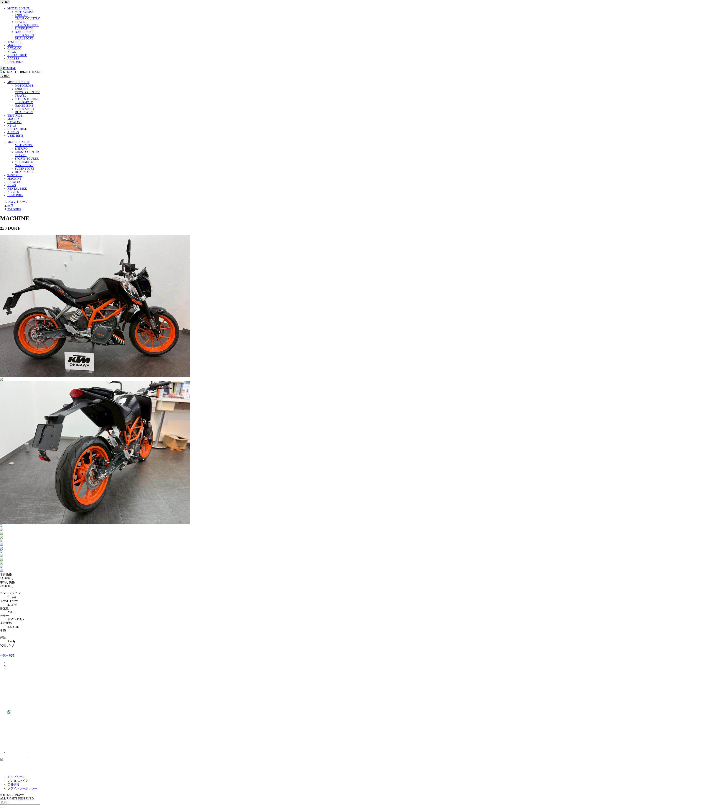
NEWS (11, 51)
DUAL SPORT (24, 38)
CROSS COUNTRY (27, 18)
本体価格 (6, 574)
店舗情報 (13, 784)
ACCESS (13, 58)
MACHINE (14, 45)
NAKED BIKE (24, 31)
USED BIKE (15, 61)
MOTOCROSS (24, 11)
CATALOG (14, 48)
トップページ (16, 776)
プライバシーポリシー (22, 788)
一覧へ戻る (7, 655)
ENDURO (21, 15)
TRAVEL (21, 21)
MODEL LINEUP (18, 8)
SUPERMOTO (24, 28)
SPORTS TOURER (27, 25)
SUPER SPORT (24, 35)
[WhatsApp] (9, 752)
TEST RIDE (14, 41)
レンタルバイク (17, 780)
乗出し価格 (7, 582)
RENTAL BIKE (17, 55)
